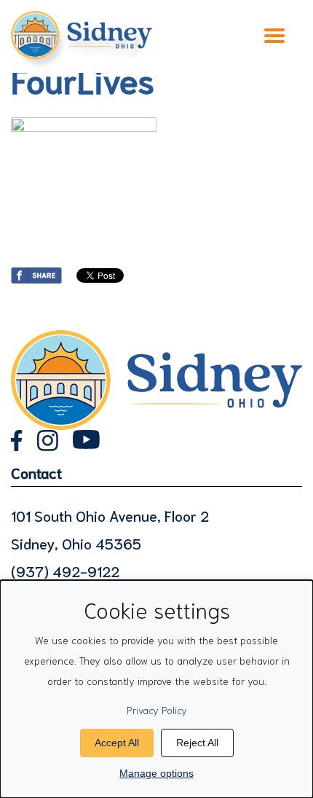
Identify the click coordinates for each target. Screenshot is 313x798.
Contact (36, 472)
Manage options (156, 773)
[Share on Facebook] (36, 272)
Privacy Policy (157, 709)
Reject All (197, 742)
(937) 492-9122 (65, 570)
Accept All (117, 742)
